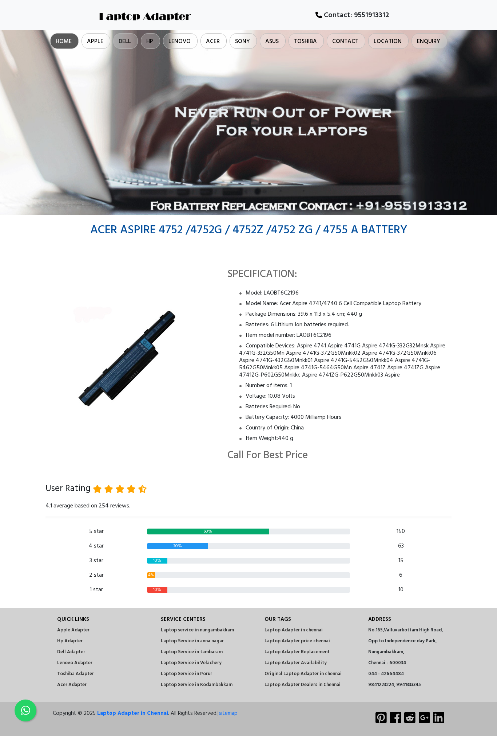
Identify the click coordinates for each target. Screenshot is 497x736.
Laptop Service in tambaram (192, 652)
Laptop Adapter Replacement (297, 652)
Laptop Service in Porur (186, 674)
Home (64, 41)
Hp (149, 41)
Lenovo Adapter (74, 663)
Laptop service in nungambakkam (197, 630)
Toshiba (305, 41)
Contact (345, 41)
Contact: (355, 15)
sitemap (228, 713)
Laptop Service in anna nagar (192, 641)
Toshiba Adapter (75, 674)
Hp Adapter (70, 641)
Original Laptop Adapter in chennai (303, 674)
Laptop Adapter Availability (296, 663)
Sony (242, 41)
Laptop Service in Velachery (191, 663)
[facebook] (395, 719)
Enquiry (428, 41)
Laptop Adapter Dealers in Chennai (303, 685)
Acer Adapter (72, 685)
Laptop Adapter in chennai (294, 630)
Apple (95, 41)
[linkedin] (438, 719)
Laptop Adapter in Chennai (132, 713)
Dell (125, 41)
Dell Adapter (71, 652)
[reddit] (410, 719)
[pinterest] (381, 719)
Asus (272, 41)
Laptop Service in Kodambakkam (196, 685)
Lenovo (179, 41)
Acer (213, 41)
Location (388, 41)
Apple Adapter (73, 630)
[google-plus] (424, 719)
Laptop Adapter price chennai (297, 641)
